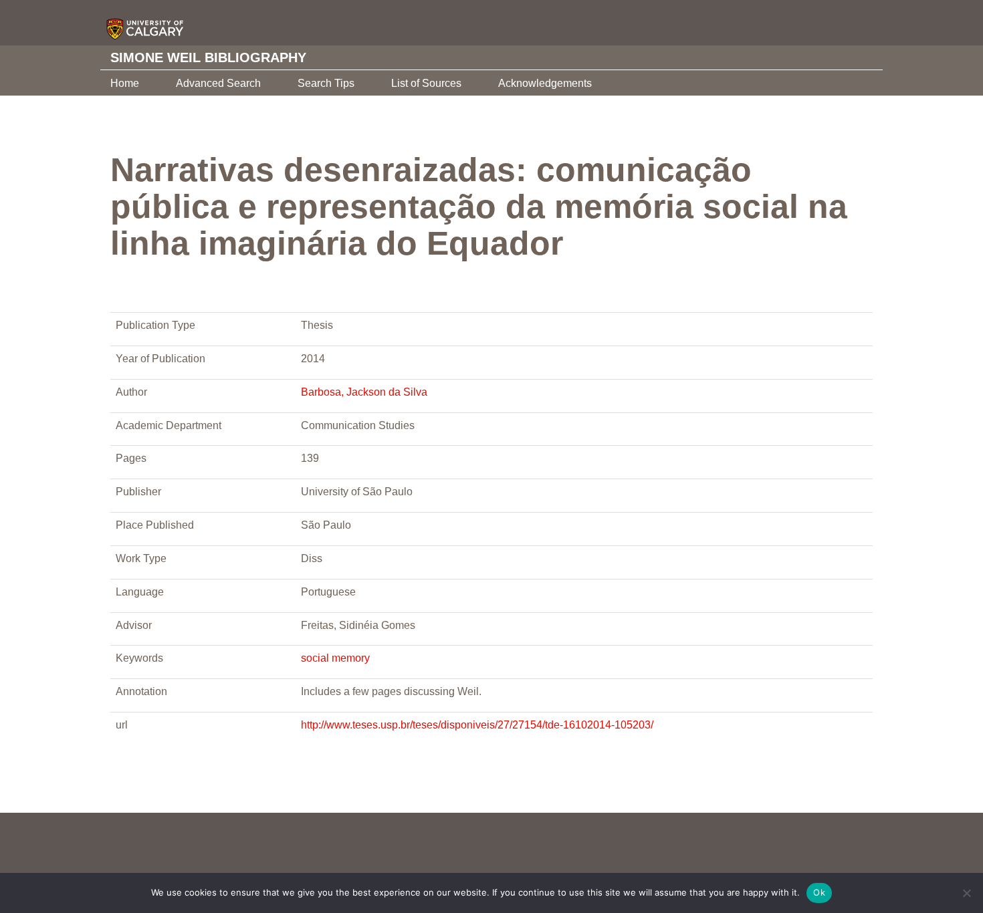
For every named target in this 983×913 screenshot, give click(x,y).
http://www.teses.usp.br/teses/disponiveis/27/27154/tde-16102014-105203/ (477, 725)
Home (124, 83)
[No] (966, 893)
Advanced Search (218, 83)
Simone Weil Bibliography (208, 57)
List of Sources (426, 83)
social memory (335, 658)
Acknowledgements (545, 83)
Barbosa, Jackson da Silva (364, 392)
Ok (819, 892)
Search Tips (326, 83)
